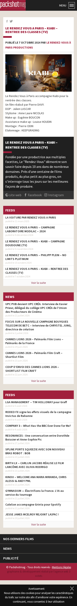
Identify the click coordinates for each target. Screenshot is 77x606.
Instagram (56, 195)
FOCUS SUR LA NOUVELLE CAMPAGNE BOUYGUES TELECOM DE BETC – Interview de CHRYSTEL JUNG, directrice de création (38, 325)
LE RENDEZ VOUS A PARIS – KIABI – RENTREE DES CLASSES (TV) (31, 30)
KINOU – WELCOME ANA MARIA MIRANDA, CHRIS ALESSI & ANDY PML (36, 479)
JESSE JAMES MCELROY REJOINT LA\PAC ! (32, 514)
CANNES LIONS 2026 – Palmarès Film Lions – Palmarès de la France (34, 341)
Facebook (35, 195)
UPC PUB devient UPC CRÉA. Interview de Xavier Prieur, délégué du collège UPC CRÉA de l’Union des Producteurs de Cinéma (36, 308)
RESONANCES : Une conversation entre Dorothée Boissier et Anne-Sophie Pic (37, 437)
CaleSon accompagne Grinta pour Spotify (33, 504)
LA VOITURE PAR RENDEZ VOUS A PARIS (30, 217)
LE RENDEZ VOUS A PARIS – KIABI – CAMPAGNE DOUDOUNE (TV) (35, 243)
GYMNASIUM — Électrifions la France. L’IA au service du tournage (34, 493)
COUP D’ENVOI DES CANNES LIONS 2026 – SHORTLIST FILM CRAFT (32, 369)
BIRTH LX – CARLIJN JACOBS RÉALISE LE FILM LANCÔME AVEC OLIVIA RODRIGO (34, 465)
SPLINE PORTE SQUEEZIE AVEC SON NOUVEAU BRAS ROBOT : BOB (35, 451)
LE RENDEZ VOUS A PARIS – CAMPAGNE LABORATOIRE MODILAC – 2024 (30, 229)
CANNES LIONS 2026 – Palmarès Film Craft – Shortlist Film (33, 355)
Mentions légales (61, 567)
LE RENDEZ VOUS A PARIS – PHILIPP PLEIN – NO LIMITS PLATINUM (35, 257)
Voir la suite (38, 283)
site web (15, 195)
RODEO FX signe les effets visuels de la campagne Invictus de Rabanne (38, 414)
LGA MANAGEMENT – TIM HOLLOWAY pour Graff (36, 402)
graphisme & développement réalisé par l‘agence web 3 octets (38, 574)
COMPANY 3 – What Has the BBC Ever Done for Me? (38, 426)
